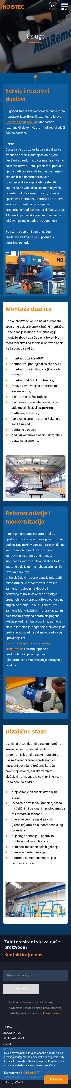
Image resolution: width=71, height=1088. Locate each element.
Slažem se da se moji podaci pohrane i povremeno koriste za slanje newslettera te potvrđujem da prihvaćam (36, 1008)
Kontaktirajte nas (23, 954)
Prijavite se (21, 989)
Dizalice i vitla (12, 1032)
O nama (7, 1027)
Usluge (7, 1043)
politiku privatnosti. (51, 1013)
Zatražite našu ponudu (21, 122)
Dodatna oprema (13, 1038)
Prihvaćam (56, 1079)
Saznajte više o (20, 1072)
